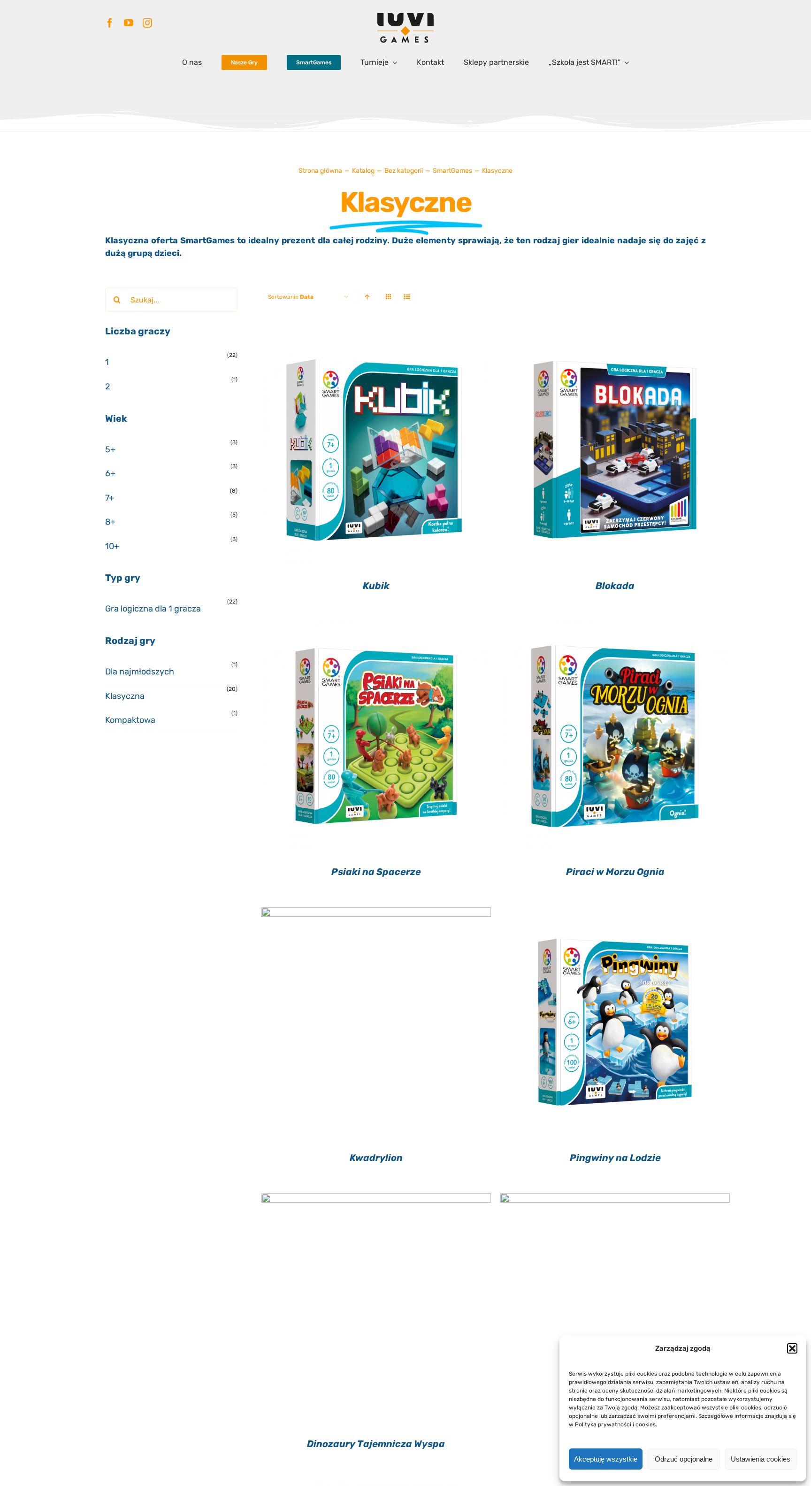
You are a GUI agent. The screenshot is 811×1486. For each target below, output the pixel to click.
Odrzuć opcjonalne (683, 1459)
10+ (112, 546)
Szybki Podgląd (376, 451)
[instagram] (147, 23)
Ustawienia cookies (760, 1459)
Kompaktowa (130, 720)
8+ (110, 522)
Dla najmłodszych (139, 671)
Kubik (376, 585)
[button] (792, 1348)
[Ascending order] (367, 297)
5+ (110, 449)
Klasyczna (125, 696)
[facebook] (110, 23)
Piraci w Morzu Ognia (615, 871)
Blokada (615, 585)
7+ (109, 498)
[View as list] (407, 297)
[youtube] (128, 23)
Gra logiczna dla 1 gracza (153, 609)
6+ (110, 473)
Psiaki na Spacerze (376, 871)
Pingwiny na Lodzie (615, 1157)
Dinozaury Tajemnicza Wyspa (376, 1443)
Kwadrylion (376, 1157)
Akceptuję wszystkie (605, 1459)
